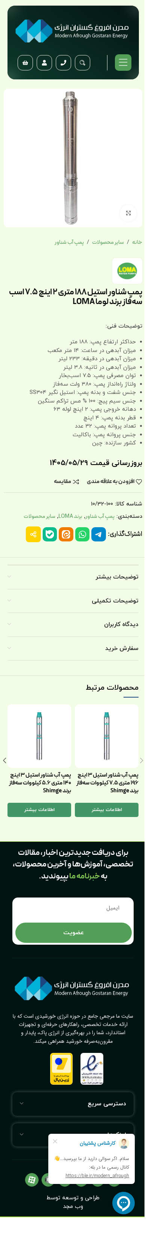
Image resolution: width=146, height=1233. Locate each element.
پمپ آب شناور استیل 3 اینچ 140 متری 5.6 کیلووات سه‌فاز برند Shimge (40, 783)
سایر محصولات (108, 243)
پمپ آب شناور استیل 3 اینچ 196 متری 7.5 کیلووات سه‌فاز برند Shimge (107, 783)
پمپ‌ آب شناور (69, 243)
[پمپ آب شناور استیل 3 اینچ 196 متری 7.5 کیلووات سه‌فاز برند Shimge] (107, 736)
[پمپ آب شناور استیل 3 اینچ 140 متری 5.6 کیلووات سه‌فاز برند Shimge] (39, 736)
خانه (137, 243)
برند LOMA (70, 516)
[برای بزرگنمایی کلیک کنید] (128, 213)
